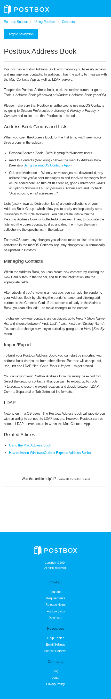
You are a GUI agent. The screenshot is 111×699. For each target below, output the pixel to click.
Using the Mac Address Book (30, 445)
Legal (55, 677)
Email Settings (55, 644)
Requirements (55, 598)
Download (55, 618)
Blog (55, 671)
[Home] (26, 9)
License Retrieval (55, 651)
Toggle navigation (21, 34)
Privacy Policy (55, 684)
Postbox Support (16, 22)
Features (55, 592)
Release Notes (55, 605)
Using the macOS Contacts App (46, 165)
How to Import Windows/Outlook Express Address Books (50, 453)
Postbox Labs (55, 611)
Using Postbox (45, 22)
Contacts (68, 22)
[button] (101, 9)
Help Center (55, 638)
